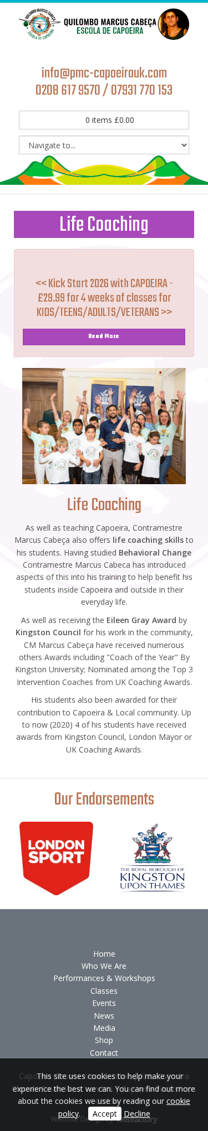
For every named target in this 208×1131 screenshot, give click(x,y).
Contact (104, 1052)
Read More (104, 336)
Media (104, 1028)
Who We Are (104, 966)
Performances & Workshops (104, 978)
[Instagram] (123, 51)
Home (104, 953)
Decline (137, 1113)
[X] (85, 51)
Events (104, 1003)
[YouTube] (104, 51)
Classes (104, 990)
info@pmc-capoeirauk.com (104, 74)
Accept (105, 1113)
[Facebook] (66, 51)
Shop (104, 1040)
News (104, 1015)
